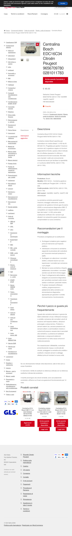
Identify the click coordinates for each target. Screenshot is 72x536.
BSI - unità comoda (13, 249)
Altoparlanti (12, 59)
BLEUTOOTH (14, 241)
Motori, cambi (10, 376)
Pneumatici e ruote (10, 380)
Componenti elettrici (17, 30)
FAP (11, 272)
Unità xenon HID (13, 334)
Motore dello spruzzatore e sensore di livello (12, 154)
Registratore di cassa (28, 495)
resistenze (11, 180)
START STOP (12, 281)
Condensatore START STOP (12, 103)
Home (8, 30)
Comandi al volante (11, 89)
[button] (37, 44)
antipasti (11, 70)
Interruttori (11, 133)
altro (9, 67)
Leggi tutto (44, 429)
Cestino (25, 466)
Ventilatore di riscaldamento (12, 352)
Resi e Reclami (32, 14)
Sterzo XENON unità (12, 287)
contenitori (9, 357)
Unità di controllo (29, 30)
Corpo (8, 360)
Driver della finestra (11, 116)
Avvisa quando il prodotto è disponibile (55, 80)
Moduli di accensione (12, 147)
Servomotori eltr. (12, 203)
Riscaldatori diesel (12, 184)
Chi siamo (26, 470)
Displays (11, 112)
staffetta (10, 210)
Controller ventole (11, 108)
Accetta (62, 3)
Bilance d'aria (12, 81)
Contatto (26, 477)
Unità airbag (12, 308)
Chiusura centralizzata (14, 260)
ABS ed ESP (12, 222)
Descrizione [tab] (25, 130)
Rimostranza (27, 499)
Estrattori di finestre (12, 126)
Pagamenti (26, 484)
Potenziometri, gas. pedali (12, 176)
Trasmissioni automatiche (14, 301)
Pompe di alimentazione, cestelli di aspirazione (12, 169)
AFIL (11, 226)
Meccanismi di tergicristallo (12, 142)
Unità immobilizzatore (14, 328)
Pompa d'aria (12, 163)
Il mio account (27, 481)
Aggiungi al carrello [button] (27, 424)
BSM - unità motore (14, 254)
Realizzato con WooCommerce (32, 525)
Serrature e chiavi (11, 193)
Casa (6, 14)
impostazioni (7, 5)
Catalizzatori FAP (11, 42)
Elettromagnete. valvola (12, 121)
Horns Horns (12, 130)
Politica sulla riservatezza (27, 461)
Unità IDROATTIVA (12, 339)
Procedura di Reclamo (27, 489)
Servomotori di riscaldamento (13, 198)
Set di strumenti (11, 391)
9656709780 (57, 118)
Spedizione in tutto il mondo (27, 504)
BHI (9, 78)
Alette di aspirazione (12, 51)
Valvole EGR (12, 343)
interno (8, 368)
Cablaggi (11, 85)
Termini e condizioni (17, 14)
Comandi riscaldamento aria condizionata (12, 95)
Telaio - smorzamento (14, 294)
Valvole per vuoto (11, 347)
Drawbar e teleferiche (9, 364)
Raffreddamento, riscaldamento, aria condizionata (11, 386)
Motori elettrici (12, 160)
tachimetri (11, 213)
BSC (11, 245)
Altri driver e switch (12, 63)
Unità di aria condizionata (13, 320)
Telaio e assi (10, 394)
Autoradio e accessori (12, 74)
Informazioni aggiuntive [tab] (25, 137)
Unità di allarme (12, 313)
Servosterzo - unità (13, 276)
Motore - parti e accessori (11, 372)
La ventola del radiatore (12, 137)
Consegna (44, 14)
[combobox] (61, 7)
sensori (10, 189)
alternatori (11, 56)
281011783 (49, 118)
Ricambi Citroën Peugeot (28, 456)
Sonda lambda (12, 207)
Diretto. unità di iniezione (43, 30)
